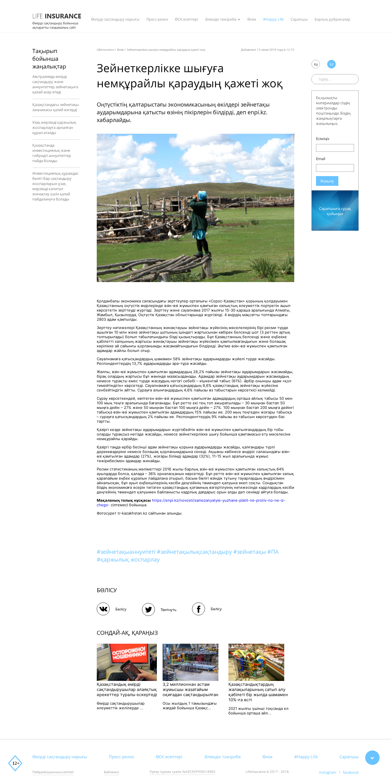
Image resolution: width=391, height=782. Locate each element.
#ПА (273, 552)
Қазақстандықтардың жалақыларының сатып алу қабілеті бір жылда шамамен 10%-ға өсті (258, 692)
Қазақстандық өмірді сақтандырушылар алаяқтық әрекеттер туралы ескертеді (127, 689)
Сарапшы (299, 19)
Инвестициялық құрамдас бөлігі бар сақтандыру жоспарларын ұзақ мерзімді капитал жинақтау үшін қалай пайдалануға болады (55, 186)
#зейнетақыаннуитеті (127, 552)
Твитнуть (169, 609)
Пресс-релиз (157, 19)
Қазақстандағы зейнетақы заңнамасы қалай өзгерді (55, 107)
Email (320, 158)
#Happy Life (273, 19)
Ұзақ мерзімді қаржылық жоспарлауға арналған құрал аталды (54, 127)
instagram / (331, 772)
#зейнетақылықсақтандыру (195, 552)
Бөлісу (121, 609)
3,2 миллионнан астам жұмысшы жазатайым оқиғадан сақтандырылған (190, 689)
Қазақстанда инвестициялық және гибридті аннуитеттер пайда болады (51, 153)
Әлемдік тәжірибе (220, 19)
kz (331, 64)
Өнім (251, 19)
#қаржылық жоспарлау (128, 559)
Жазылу (327, 181)
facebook (351, 772)
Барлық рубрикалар (332, 19)
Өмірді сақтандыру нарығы (115, 19)
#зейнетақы (250, 552)
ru (316, 64)
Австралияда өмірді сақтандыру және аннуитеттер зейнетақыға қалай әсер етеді (55, 84)
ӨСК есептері (186, 19)
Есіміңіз (322, 138)
